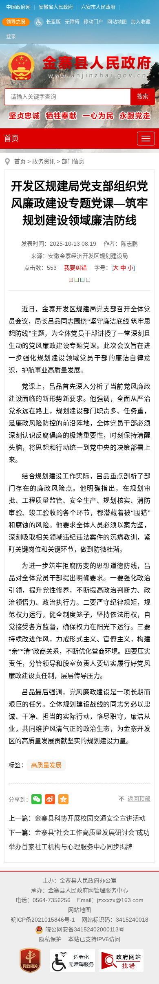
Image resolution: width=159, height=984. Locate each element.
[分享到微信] (36, 799)
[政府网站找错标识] (122, 960)
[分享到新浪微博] (50, 799)
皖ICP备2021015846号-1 (43, 919)
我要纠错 (75, 267)
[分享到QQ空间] (63, 799)
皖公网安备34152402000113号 (84, 929)
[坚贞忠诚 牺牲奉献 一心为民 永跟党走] (79, 115)
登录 (11, 37)
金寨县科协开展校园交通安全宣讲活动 (90, 818)
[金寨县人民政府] (79, 66)
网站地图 (117, 22)
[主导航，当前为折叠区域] (146, 138)
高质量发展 (46, 765)
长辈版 (53, 22)
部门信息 (73, 161)
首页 (11, 138)
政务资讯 (43, 161)
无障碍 (72, 22)
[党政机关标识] (31, 960)
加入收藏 (140, 22)
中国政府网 (18, 7)
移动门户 (93, 22)
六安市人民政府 (98, 7)
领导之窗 (16, 22)
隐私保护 (50, 939)
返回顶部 (139, 798)
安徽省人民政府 (56, 7)
